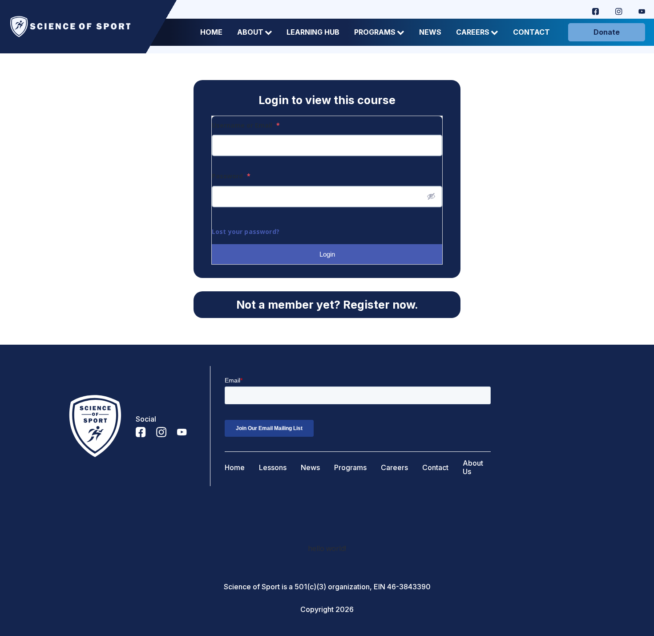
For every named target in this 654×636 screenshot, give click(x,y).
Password (231, 176)
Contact (531, 32)
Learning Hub (313, 32)
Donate (606, 32)
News (430, 32)
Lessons (273, 467)
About (250, 32)
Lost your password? (245, 231)
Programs (375, 32)
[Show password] (431, 196)
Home (211, 32)
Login (327, 254)
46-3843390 (409, 587)
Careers (472, 32)
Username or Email (246, 125)
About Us (473, 467)
